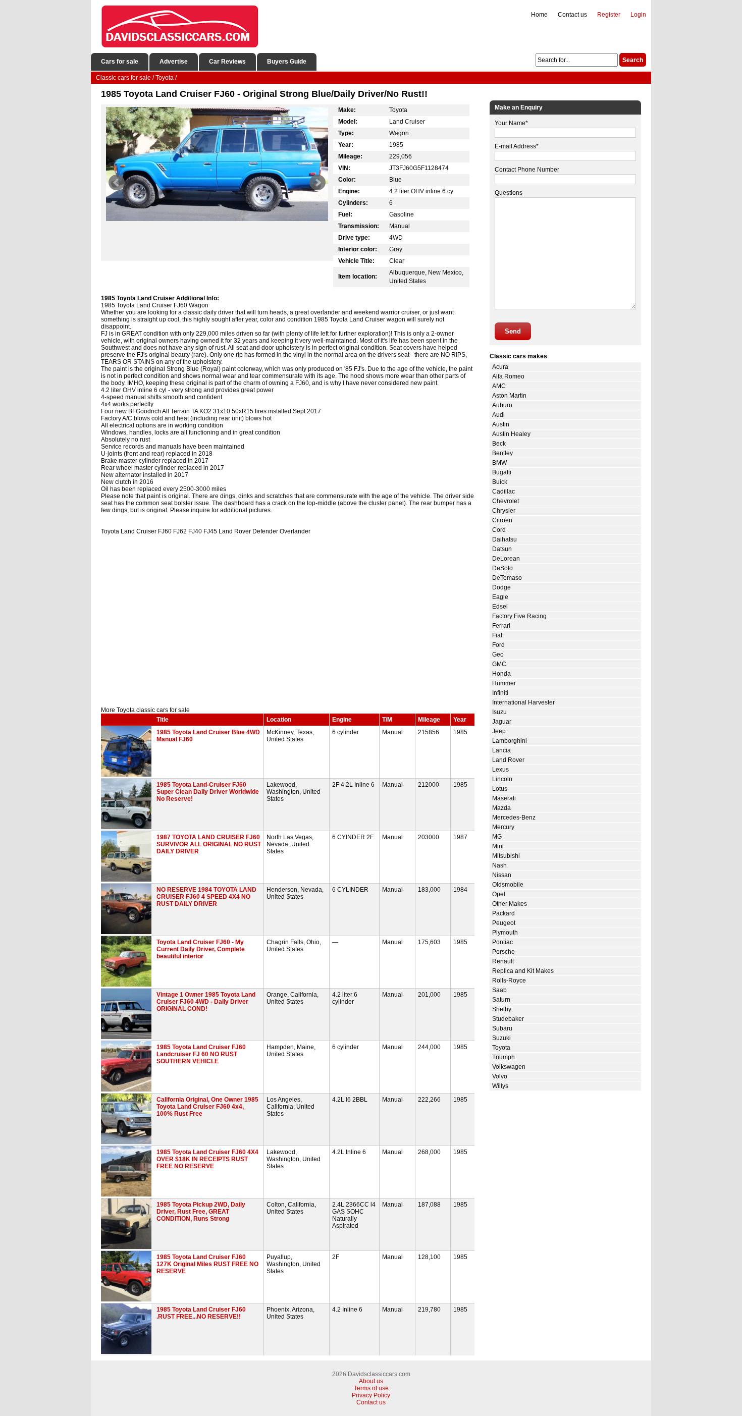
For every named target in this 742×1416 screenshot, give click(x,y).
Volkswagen (508, 1066)
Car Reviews (227, 61)
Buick (499, 481)
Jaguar (501, 721)
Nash (499, 865)
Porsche (503, 951)
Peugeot (503, 923)
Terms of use (371, 1388)
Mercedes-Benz (514, 817)
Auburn (502, 405)
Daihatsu (504, 539)
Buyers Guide (286, 61)
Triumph (503, 1057)
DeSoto (502, 568)
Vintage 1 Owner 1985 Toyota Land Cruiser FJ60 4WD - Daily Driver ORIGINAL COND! (205, 1001)
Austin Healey (511, 434)
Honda (501, 673)
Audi (498, 414)
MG (497, 836)
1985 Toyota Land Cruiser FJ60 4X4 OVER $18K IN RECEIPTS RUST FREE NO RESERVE (207, 1159)
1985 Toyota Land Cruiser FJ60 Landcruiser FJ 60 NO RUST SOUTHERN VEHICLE (201, 1054)
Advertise (174, 61)
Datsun (502, 549)
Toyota (501, 1047)
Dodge (501, 587)
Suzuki (501, 1038)
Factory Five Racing (519, 616)
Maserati (504, 798)
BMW (499, 462)
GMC (499, 664)
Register (608, 14)
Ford (498, 644)
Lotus (499, 788)
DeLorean (506, 558)
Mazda (501, 807)
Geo (498, 654)
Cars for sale (119, 61)
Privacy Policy (371, 1395)
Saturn (501, 999)
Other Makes (509, 903)
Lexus (500, 769)
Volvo (499, 1076)
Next (317, 183)
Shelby (501, 1009)
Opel (498, 894)
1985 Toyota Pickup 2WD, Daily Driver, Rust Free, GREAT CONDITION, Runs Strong (200, 1211)
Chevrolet (505, 501)
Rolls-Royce (509, 980)
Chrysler (503, 510)
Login (638, 14)
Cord (499, 529)
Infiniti (500, 692)
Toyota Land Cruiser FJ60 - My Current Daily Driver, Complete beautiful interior (200, 949)
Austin (500, 424)
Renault (503, 961)
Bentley (502, 453)
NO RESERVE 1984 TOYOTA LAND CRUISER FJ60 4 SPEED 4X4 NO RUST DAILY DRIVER (206, 896)
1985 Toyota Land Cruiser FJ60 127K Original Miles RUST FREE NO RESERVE (207, 1264)
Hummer (504, 683)
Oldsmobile (507, 884)
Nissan (501, 875)
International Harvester (523, 702)
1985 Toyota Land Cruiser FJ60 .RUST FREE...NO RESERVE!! (201, 1313)
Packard (503, 913)
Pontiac (502, 942)
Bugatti (501, 472)
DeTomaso (507, 577)
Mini (498, 846)
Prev (117, 183)
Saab (499, 990)
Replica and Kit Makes (523, 970)
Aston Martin (509, 395)
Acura (500, 366)
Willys (500, 1086)
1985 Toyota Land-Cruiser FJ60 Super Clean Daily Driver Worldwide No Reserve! (207, 791)
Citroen (502, 520)
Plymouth (505, 932)
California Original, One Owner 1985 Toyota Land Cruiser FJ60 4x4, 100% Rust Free (207, 1106)
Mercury (503, 827)
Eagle (500, 597)
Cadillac (503, 491)
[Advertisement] (287, 620)
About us (371, 1381)
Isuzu (499, 712)
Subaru (502, 1028)
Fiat (497, 635)
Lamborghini (509, 740)
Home (539, 14)
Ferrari (501, 625)
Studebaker (508, 1018)
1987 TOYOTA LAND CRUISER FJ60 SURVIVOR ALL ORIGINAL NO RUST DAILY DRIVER (208, 844)
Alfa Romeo (508, 376)
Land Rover (508, 760)
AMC (499, 386)
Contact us (572, 14)
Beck (499, 443)
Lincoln (502, 779)
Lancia (501, 750)
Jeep (499, 731)
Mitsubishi (506, 855)
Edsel (500, 606)
